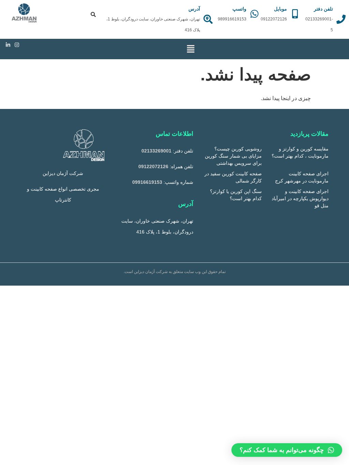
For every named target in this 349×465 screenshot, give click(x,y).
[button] (190, 49)
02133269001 (156, 151)
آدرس (194, 9)
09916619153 (147, 182)
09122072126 (153, 166)
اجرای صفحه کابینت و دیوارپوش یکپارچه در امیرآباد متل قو (300, 198)
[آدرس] (208, 19)
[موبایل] (295, 13)
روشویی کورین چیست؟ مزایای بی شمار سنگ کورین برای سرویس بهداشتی (233, 156)
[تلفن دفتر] (341, 19)
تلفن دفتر (323, 9)
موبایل (280, 9)
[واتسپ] (254, 13)
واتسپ (239, 9)
